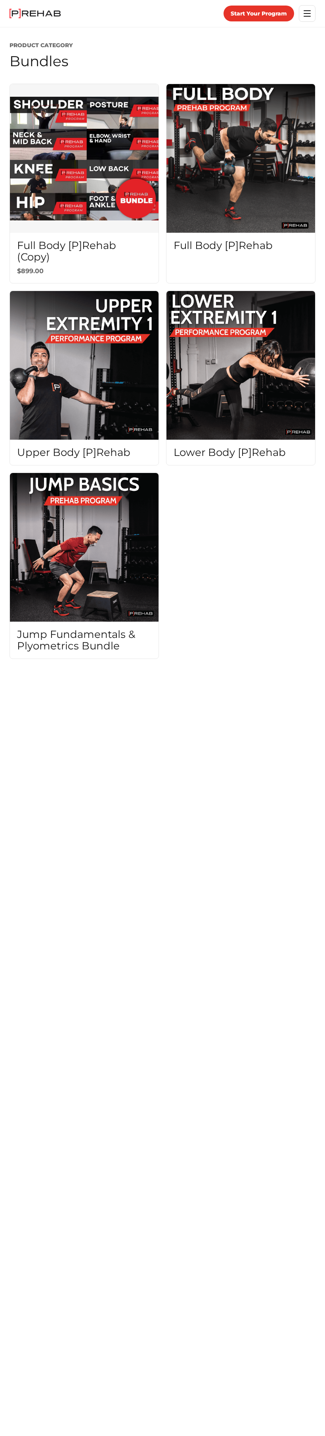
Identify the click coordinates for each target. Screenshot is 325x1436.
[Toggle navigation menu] (307, 13)
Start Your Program (259, 13)
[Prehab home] (35, 13)
